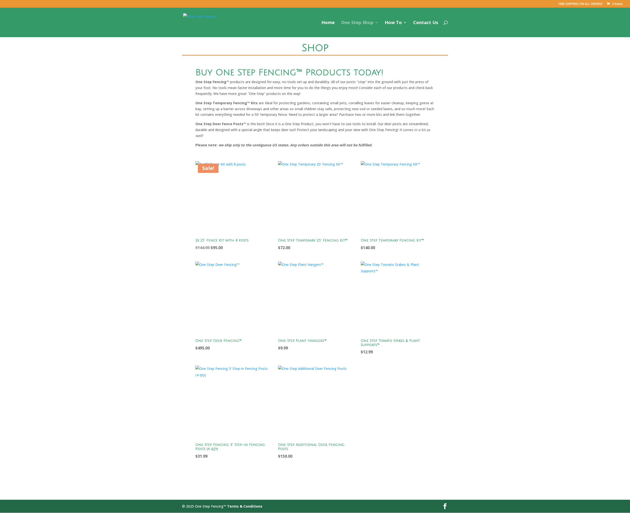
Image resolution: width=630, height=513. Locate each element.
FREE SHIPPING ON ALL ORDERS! (580, 4)
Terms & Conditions (244, 506)
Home (328, 23)
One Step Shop (357, 23)
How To (393, 23)
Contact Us (425, 23)
